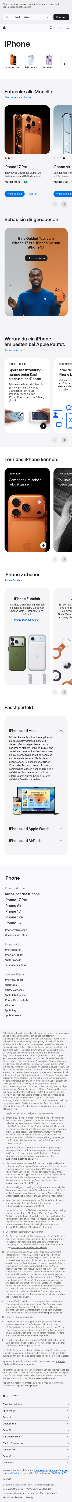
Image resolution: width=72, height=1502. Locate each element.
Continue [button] (61, 17)
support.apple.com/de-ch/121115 (22, 1159)
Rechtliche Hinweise (12, 1497)
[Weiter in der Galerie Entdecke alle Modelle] (64, 204)
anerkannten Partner (23, 1092)
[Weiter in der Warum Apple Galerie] (64, 440)
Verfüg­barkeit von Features (41, 1378)
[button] (26, 17)
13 (66, 614)
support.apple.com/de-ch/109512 (33, 1335)
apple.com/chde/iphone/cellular (46, 1313)
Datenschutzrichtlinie (13, 1489)
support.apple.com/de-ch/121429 (27, 1206)
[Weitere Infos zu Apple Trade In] (27, 395)
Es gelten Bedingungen (26, 1385)
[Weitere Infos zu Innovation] (27, 510)
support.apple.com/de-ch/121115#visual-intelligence (36, 1196)
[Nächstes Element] (64, 64)
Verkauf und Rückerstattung (41, 1493)
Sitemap (29, 1497)
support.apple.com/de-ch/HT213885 (29, 1247)
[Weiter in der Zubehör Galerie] (64, 692)
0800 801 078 (59, 1473)
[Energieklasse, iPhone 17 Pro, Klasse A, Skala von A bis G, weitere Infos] (25, 182)
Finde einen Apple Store (45, 1470)
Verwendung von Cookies (38, 1489)
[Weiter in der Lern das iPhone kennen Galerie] (64, 559)
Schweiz (7, 1479)
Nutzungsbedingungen (13, 1493)
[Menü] (68, 28)
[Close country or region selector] (68, 4)
